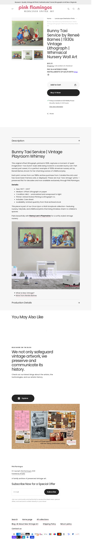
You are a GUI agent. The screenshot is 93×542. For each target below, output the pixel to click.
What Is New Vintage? (25, 293)
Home (49, 18)
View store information (56, 106)
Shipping (50, 66)
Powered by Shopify (18, 474)
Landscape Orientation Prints (65, 18)
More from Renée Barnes (26, 295)
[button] (12, 8)
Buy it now (56, 92)
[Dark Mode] (68, 8)
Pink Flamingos (26, 471)
